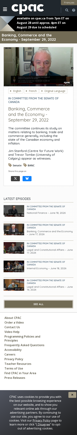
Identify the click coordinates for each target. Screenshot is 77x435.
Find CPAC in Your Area (20, 373)
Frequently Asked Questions (24, 345)
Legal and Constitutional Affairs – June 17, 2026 (50, 251)
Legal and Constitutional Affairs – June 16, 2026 (50, 288)
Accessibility (13, 350)
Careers (9, 354)
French (33, 91)
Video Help (12, 332)
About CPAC (12, 318)
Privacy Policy (13, 359)
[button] (5, 12)
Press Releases (14, 378)
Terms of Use (13, 368)
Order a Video (14, 322)
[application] (38, 66)
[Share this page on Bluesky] (27, 178)
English (17, 91)
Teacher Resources (17, 364)
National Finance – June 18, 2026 (46, 212)
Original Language (54, 91)
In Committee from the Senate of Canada (46, 208)
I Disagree (43, 424)
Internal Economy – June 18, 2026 (46, 268)
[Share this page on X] (15, 178)
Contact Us (12, 327)
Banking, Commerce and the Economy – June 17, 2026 (50, 233)
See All (38, 304)
